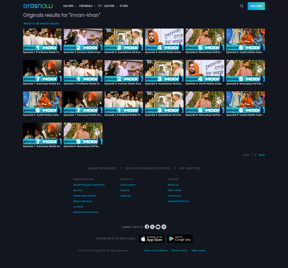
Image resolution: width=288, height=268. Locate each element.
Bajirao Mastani (82, 201)
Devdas (77, 190)
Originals (125, 195)
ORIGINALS (86, 6)
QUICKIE (109, 6)
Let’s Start (256, 6)
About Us (173, 184)
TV (99, 6)
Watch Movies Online (85, 212)
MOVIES (68, 6)
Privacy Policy (180, 250)
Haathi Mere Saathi (84, 195)
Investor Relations (178, 201)
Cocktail (78, 206)
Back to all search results (42, 23)
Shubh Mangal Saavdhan (89, 184)
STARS (124, 6)
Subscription (128, 184)
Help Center (174, 190)
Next (262, 155)
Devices (125, 190)
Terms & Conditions (156, 250)
